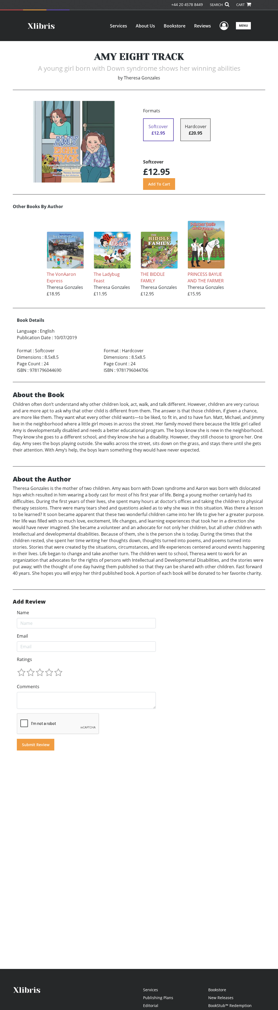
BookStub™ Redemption (230, 1005)
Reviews (202, 26)
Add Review (29, 601)
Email (22, 636)
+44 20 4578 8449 (187, 4)
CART (240, 4)
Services (118, 26)
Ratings (24, 659)
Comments (28, 687)
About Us (145, 26)
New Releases (220, 997)
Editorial (150, 1005)
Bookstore (174, 26)
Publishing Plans (158, 997)
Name (23, 613)
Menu (243, 25)
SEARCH (217, 4)
